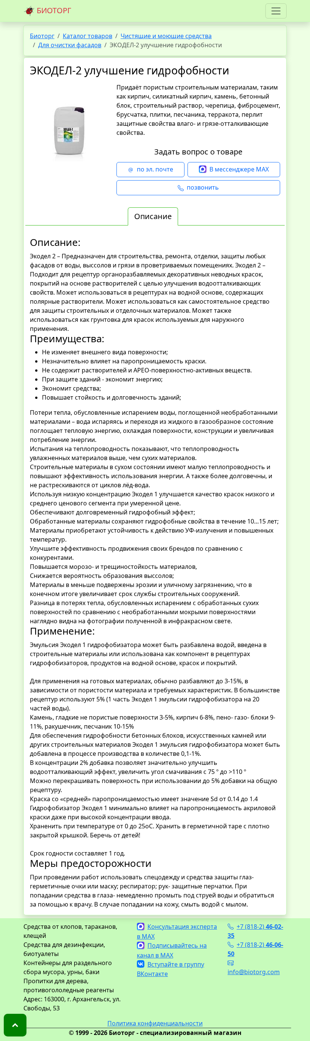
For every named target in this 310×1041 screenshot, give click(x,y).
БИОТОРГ (53, 10)
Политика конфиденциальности (155, 1023)
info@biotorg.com (254, 972)
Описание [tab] (153, 216)
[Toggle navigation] (276, 11)
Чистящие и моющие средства (166, 36)
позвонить (203, 187)
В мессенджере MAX (239, 169)
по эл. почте (155, 169)
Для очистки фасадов (69, 45)
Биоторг (42, 36)
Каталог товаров (87, 36)
